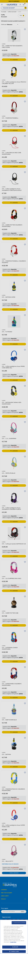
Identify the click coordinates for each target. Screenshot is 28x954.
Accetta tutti (15, 947)
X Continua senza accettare (19, 922)
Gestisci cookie (15, 951)
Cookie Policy (13, 942)
